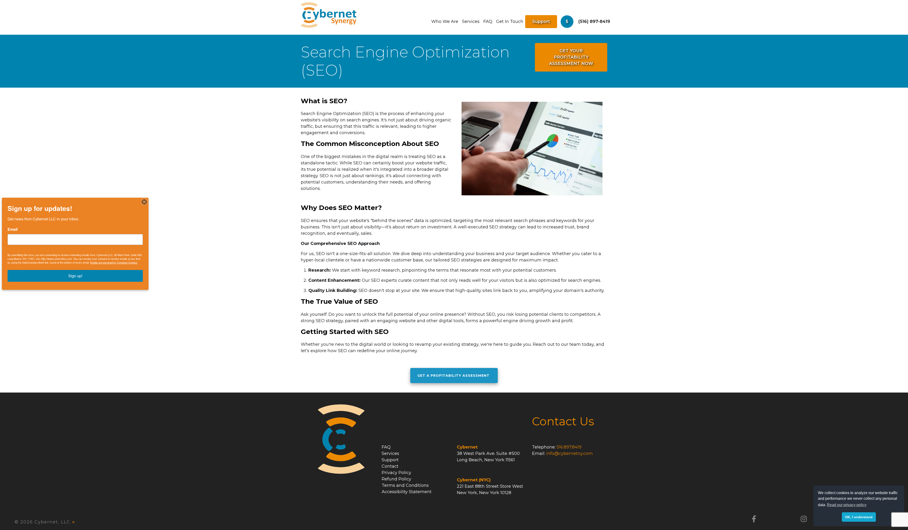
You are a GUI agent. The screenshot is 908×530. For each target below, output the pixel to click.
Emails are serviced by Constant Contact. (114, 262)
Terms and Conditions (405, 485)
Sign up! (75, 275)
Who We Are (444, 21)
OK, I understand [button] (859, 517)
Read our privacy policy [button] (846, 505)
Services (471, 21)
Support (541, 21)
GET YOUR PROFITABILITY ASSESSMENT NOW (571, 57)
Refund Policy (396, 479)
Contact (390, 466)
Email (12, 229)
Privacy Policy (396, 472)
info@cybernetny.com (569, 453)
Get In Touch (509, 21)
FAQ (487, 21)
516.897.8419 (569, 447)
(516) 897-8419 (594, 21)
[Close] (144, 202)
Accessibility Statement (407, 491)
